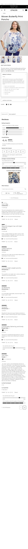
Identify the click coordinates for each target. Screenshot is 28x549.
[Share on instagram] (8, 104)
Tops (4, 13)
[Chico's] (14, 10)
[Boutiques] (4, 10)
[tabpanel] (14, 263)
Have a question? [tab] (12, 114)
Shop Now (12, 7)
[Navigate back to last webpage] (2, 13)
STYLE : (4, 76)
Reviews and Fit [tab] (5, 114)
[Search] (23, 10)
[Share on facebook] (6, 104)
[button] (26, 10)
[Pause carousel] (27, 7)
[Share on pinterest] (10, 104)
